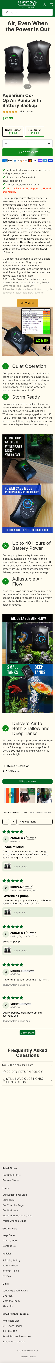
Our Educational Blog (14, 1194)
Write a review (27, 781)
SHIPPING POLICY (20, 1065)
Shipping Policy (11, 1260)
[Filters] (13, 821)
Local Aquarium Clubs (15, 1290)
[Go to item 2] (27, 795)
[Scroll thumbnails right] (48, 795)
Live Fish (7, 1295)
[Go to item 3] (44, 795)
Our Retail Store (11, 1174)
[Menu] (3, 4)
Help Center (9, 1235)
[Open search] (5, 821)
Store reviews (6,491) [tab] (40, 812)
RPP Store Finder (12, 1325)
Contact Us (9, 1245)
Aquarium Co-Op (31, 1351)
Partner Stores (10, 1180)
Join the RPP (9, 1331)
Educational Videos (13, 1341)
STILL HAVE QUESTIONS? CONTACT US (24, 1080)
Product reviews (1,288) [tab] (15, 812)
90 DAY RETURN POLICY (25, 1072)
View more (28, 302)
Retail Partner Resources (16, 1336)
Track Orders (9, 1240)
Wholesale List (10, 1320)
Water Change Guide (14, 1220)
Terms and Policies (28, 1357)
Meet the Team (11, 1300)
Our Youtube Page (13, 1205)
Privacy (6, 1275)
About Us (7, 1306)
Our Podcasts (10, 1210)
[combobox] (23, 12)
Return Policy (10, 1265)
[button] (7, 866)
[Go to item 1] (11, 795)
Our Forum (8, 1199)
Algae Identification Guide (17, 1215)
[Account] (44, 4)
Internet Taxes (10, 1270)
